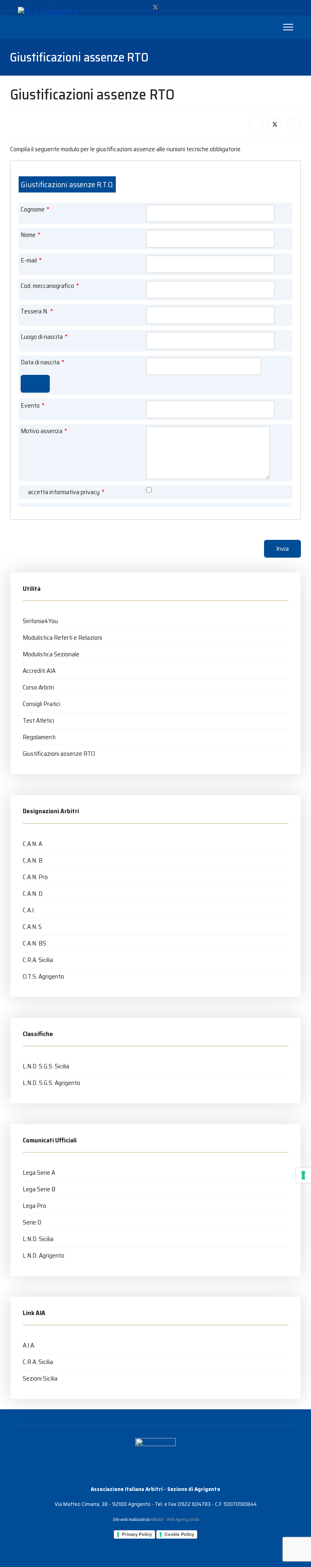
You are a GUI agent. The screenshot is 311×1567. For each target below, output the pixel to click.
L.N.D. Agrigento (43, 1255)
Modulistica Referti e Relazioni (62, 637)
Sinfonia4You (40, 621)
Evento (33, 405)
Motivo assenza (44, 431)
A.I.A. (29, 1345)
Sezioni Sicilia (40, 1378)
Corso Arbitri (38, 687)
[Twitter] (155, 7)
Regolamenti (39, 737)
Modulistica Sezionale (51, 654)
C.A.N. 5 (32, 927)
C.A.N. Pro (35, 877)
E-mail (31, 260)
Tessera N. (37, 311)
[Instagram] (168, 7)
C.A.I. (29, 910)
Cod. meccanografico (50, 286)
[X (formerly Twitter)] (275, 124)
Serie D (32, 1222)
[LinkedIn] (294, 124)
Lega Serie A (39, 1172)
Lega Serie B (39, 1189)
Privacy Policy (137, 1534)
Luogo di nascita (44, 337)
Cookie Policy (179, 1534)
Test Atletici (38, 720)
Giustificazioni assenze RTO (59, 754)
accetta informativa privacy (66, 492)
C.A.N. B (33, 860)
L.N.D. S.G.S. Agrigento (51, 1083)
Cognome (35, 209)
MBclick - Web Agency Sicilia (175, 1519)
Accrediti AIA (39, 671)
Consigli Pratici (41, 704)
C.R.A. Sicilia (38, 960)
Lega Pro (34, 1206)
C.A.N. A (32, 844)
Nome (30, 235)
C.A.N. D (33, 893)
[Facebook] (142, 7)
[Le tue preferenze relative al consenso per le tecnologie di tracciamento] (303, 1175)
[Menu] (288, 27)
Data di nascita (42, 362)
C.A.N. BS (34, 943)
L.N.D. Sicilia (38, 1239)
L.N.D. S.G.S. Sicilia (46, 1066)
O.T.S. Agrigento (43, 976)
